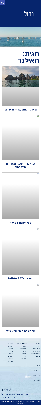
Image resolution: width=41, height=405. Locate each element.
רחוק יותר (24, 358)
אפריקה (24, 351)
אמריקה (24, 353)
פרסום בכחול (36, 348)
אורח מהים (37, 373)
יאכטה (11, 348)
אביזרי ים (10, 356)
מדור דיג (37, 378)
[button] (9, 13)
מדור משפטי (36, 375)
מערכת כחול (36, 351)
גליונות (38, 343)
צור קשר (37, 356)
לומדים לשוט (36, 370)
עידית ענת (8, 401)
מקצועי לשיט (36, 380)
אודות (38, 346)
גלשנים (11, 353)
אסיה (25, 356)
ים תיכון (25, 346)
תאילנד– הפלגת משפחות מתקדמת (20, 165)
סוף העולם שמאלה (20, 222)
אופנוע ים (10, 346)
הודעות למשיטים (35, 353)
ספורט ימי (37, 368)
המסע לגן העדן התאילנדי (20, 331)
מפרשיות (10, 361)
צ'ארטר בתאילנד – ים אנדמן (20, 109)
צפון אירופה (23, 348)
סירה (11, 351)
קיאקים (11, 358)
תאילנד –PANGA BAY (20, 278)
